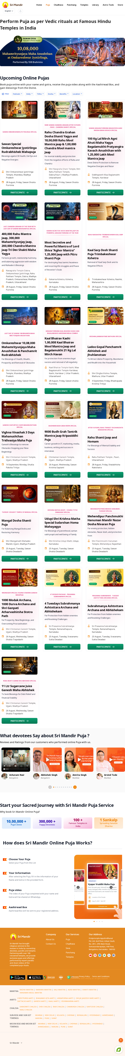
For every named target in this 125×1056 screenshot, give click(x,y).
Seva (68, 948)
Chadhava (58, 5)
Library (95, 5)
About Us (50, 939)
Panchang (71, 5)
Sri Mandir (14, 1043)
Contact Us (51, 943)
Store (120, 5)
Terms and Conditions (100, 976)
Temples (84, 5)
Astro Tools (108, 5)
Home (39, 5)
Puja (48, 5)
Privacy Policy (84, 976)
